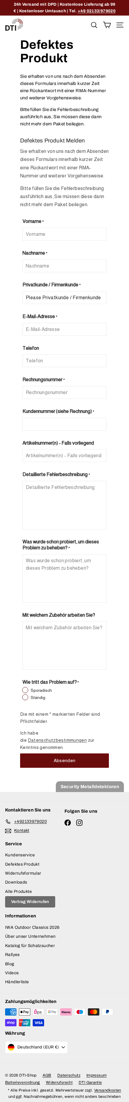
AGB (47, 1075)
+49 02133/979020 (97, 11)
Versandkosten (107, 1090)
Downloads (16, 882)
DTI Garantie (90, 1082)
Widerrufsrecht (59, 1082)
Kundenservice (20, 855)
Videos (12, 973)
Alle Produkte (18, 891)
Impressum (96, 1075)
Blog (9, 964)
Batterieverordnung (22, 1082)
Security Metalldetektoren (90, 786)
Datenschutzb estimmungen (57, 740)
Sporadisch (41, 690)
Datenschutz (68, 1075)
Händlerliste (17, 982)
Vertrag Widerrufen (30, 901)
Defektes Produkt (22, 864)
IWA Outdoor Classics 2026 (32, 927)
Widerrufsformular (23, 873)
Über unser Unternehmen (30, 936)
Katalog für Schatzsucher (30, 945)
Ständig (38, 697)
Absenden (65, 760)
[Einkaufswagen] (107, 25)
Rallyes (12, 954)
